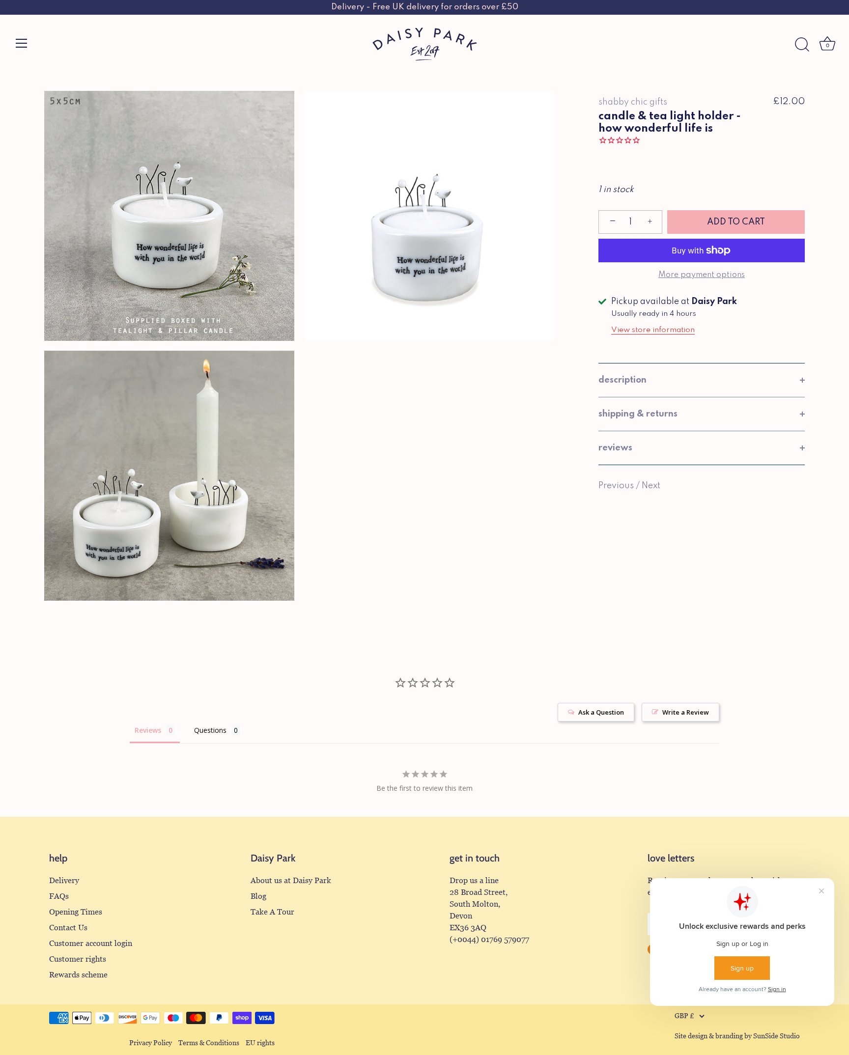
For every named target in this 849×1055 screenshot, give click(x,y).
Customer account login (90, 943)
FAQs (59, 896)
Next (651, 485)
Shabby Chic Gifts (632, 102)
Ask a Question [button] (601, 712)
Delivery (64, 880)
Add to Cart (736, 222)
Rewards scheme (78, 974)
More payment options (701, 275)
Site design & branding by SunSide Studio (737, 1036)
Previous (617, 485)
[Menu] (21, 43)
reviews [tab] (615, 448)
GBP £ (684, 1016)
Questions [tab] (210, 730)
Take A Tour (272, 911)
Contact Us (68, 927)
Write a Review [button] (685, 712)
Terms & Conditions (208, 1043)
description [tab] (622, 380)
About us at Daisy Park (291, 880)
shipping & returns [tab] (638, 414)
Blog (258, 896)
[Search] (802, 45)
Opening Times (75, 911)
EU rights (260, 1043)
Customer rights (77, 959)
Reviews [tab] (148, 730)
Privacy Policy (150, 1043)
